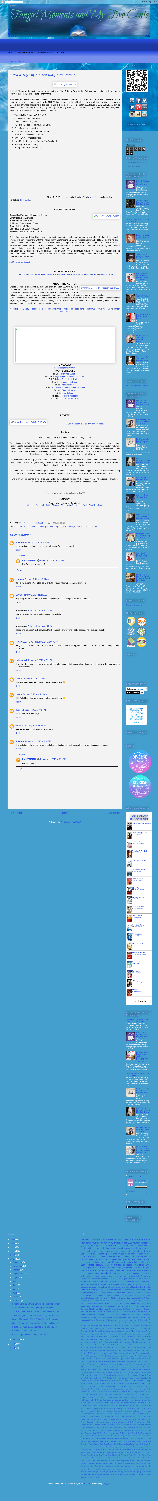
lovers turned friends (134, 1348)
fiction (92, 1466)
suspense (99, 1273)
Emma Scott (90, 1386)
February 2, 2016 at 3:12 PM (40, 626)
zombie (142, 1265)
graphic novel (106, 1276)
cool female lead (127, 1345)
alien (90, 1345)
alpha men (130, 1254)
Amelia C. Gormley (141, 1320)
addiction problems (102, 1301)
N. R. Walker (140, 1433)
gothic (96, 1348)
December (17, 1262)
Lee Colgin (133, 1334)
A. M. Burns (100, 1353)
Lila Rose (144, 1416)
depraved (126, 1279)
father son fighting (132, 1463)
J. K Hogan (99, 1397)
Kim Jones (89, 1411)
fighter (137, 1262)
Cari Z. (143, 1323)
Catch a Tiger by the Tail (76, 424)
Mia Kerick (85, 1430)
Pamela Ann (101, 1438)
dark (107, 1265)
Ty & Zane (146, 1455)
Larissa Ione (114, 1334)
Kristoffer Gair (103, 1414)
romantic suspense (142, 1270)
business (108, 1279)
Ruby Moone (134, 1444)
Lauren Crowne (130, 1312)
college (115, 1279)
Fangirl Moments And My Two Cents (137, 162)
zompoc (143, 1350)
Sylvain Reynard (94, 1342)
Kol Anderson (85, 1334)
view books (146, 1194)
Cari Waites (107, 1367)
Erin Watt (126, 1309)
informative (111, 1348)
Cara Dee (124, 1306)
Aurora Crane (115, 1361)
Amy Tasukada (102, 1306)
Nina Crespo (141, 1436)
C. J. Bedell (89, 1367)
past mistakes (87, 1262)
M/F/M (148, 1312)
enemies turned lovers (90, 1317)
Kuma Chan (113, 1414)
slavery (137, 1303)
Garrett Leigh (129, 1295)
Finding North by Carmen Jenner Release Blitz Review (36, 1304)
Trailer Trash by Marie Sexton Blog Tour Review (142, 256)
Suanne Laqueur (140, 1339)
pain (121, 1243)
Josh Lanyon (141, 1403)
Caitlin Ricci (98, 1367)
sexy (115, 1257)
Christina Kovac (137, 1370)
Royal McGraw (124, 1444)
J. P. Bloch (108, 1397)
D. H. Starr (98, 1378)
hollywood (134, 1466)
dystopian (110, 1270)
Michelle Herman (144, 1430)
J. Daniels (90, 1397)
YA (99, 1279)
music (83, 1284)
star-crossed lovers (130, 1265)
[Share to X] (58, 523)
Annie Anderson (112, 1359)
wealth (104, 1262)
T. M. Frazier (105, 1342)
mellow (115, 1317)
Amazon (74, 274)
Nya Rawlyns (94, 1339)
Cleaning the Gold (138, 897)
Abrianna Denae (126, 1353)
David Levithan (104, 1381)
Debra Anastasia (104, 1295)
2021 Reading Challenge (138, 1176)
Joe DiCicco (114, 1403)
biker (103, 1279)
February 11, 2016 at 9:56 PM (53, 759)
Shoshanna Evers (117, 1450)
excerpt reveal (116, 1248)
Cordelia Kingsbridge (111, 1375)
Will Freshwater (122, 1458)
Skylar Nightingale (92, 1452)
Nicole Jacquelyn (121, 1436)
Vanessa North (97, 1458)
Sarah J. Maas (138, 880)
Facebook (35, 309)
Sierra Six (135, 980)
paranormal (86, 1257)
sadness (84, 1474)
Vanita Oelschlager (110, 1458)
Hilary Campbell (109, 1394)
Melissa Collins (137, 1428)
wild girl (92, 1477)
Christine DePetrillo (119, 1372)
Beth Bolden (113, 1323)
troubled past (95, 1246)
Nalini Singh (85, 1339)
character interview (106, 1251)
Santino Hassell (88, 1265)
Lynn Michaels (119, 1422)
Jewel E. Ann (125, 1284)
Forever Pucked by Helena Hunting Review (143, 316)
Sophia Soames (105, 1452)
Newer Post (16, 813)
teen (133, 1474)
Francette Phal (117, 1295)
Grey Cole (90, 1392)
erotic (116, 1243)
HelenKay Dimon (96, 1394)
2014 (12, 1348)
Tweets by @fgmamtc (134, 605)
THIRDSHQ (25, 200)
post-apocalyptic (125, 1317)
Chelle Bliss (91, 1370)
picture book (101, 1472)
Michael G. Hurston (96, 1430)
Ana (149, 1356)
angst (98, 1259)
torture (148, 1474)
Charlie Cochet (96, 424)
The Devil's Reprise (139, 869)
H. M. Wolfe (98, 1392)
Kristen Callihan (129, 1411)
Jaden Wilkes (118, 1397)
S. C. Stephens (116, 1339)
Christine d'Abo (145, 1372)
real (101, 1350)
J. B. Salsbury (145, 1309)
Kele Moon (131, 1287)
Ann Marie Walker (99, 1359)
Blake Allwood (120, 1364)
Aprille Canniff (136, 1359)
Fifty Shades (146, 1386)
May (15, 1289)
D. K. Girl (106, 1378)
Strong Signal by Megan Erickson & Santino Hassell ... (36, 1323)
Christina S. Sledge (93, 1372)
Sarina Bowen (87, 1270)
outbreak (84, 1472)
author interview (136, 1246)
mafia (144, 1348)
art (94, 1345)
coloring (83, 1463)
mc (131, 1279)
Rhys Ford (121, 1441)
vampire (147, 1279)
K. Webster (89, 1405)
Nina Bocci (132, 1436)
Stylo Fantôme (87, 1276)
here (92, 197)
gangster (108, 1466)
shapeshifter (101, 1292)
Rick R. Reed (131, 1441)
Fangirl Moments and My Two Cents (69, 376)
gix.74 (18, 726)
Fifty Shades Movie (88, 1389)
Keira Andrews (100, 1408)
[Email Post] (49, 523)
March (16, 1297)
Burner (134, 989)
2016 (12, 1259)
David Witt (114, 1381)
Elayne (18, 595)
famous (84, 1287)
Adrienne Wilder (106, 1320)
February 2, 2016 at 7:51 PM (40, 660)
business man (86, 1303)
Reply (18, 550)
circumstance (146, 1461)
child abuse (116, 1345)
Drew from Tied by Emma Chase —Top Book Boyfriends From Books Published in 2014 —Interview (143, 1057)
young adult (85, 1320)
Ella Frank (146, 1262)
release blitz (121, 1239)
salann (18, 679)
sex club (106, 1350)
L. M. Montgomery (93, 1416)
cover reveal (108, 1290)
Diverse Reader (69, 390)
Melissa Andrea (126, 1428)
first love (120, 1251)
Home (65, 813)
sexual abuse (138, 1279)
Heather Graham (145, 1392)
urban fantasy (111, 1273)
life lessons (123, 1246)
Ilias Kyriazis (132, 1394)
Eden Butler (93, 1309)
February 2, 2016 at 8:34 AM (37, 579)
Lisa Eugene (102, 1419)
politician (113, 1472)
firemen (101, 1466)
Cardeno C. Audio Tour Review (26, 1331)
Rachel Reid (137, 963)
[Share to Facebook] (61, 523)
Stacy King (116, 1452)
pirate (89, 1287)
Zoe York (88, 1461)
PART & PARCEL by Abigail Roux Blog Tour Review (142, 183)
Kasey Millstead (115, 1405)
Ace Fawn (136, 1353)
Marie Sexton (86, 1315)
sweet (121, 1254)
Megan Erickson (126, 1268)
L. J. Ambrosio (141, 1414)
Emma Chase (86, 1279)
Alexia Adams (86, 1356)
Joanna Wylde (141, 1295)
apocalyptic (100, 1270)
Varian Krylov (146, 1342)
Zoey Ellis (84, 1345)
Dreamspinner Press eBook (29, 274)
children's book (135, 1461)
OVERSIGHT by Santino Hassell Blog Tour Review (142, 358)
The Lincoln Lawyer (139, 842)
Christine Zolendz (133, 1372)
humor (148, 1290)
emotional (147, 1345)
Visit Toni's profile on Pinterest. (137, 386)
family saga (122, 1463)
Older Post (114, 813)
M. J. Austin (136, 1422)
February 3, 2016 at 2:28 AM (34, 679)
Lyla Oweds (97, 1422)
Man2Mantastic (68, 385)
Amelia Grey (106, 1356)
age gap (127, 1301)
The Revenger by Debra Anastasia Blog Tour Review (35, 1315)
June (15, 1285)
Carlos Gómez (117, 1367)
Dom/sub (84, 1309)
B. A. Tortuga (142, 1361)
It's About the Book (69, 382)
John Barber (124, 1403)
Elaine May (99, 1383)
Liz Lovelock (112, 1419)
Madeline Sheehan (118, 1298)
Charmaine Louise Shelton (140, 1306)
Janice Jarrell (138, 1397)
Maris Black (125, 1337)
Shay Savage (145, 1273)
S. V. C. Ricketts (104, 1447)
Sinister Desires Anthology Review (142, 296)
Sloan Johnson (128, 1339)
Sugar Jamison (134, 1452)
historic (128, 1290)
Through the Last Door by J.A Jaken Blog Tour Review (142, 202)
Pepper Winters (87, 1301)
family (136, 1281)
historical (107, 1303)
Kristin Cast (93, 1414)
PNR (133, 1284)
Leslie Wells (127, 1416)
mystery (96, 1242)
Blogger (106, 1483)
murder (128, 1251)
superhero (118, 1474)
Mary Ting (140, 1425)
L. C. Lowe (132, 1414)
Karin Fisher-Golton (101, 1405)
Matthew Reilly (91, 1428)
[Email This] (54, 523)
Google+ (57, 505)
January (16, 1339)
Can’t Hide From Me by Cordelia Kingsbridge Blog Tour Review (142, 276)
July (15, 1281)
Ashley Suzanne (138, 1292)
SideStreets (129, 1450)
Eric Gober (100, 1386)
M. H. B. (128, 1422)
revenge (127, 1257)
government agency (53, 527)
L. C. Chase (122, 1414)
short (132, 1303)
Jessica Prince (130, 1331)
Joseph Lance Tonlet (143, 1331)
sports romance (88, 1273)
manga (114, 1303)
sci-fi (85, 527)
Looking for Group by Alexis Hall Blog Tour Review (143, 535)
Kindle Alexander (92, 1298)
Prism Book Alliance (69, 374)
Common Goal (137, 962)
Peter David (137, 834)
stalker (102, 1474)
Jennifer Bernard (95, 1331)
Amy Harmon (137, 862)
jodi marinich (21, 660)
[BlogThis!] (56, 523)
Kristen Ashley (86, 1281)
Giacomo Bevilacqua (121, 1389)
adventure (99, 1461)
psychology (107, 1242)
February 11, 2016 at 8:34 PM (38, 741)
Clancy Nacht (98, 1375)
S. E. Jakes (144, 1444)
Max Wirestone (102, 1428)
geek (114, 1466)
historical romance (123, 1466)
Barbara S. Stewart (92, 1323)
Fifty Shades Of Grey (104, 1389)
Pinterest (74, 309)
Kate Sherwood (126, 1405)
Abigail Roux (95, 1320)
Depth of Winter (137, 943)
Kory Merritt (118, 1411)
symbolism (127, 1474)
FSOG (130, 1386)
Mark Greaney (138, 982)
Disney (132, 1325)
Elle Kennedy (122, 1273)
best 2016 (100, 1265)
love (87, 1246)
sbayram (87, 1483)
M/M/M (95, 1279)
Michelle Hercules (131, 1430)
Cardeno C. (146, 1276)
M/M (65, 527)
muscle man (127, 1469)
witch (97, 1477)
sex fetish (136, 1317)
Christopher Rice (87, 1375)
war (149, 1317)
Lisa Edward (90, 1337)
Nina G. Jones (145, 1298)
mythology (123, 1276)
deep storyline (96, 1463)
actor (93, 1461)
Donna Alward (140, 1325)
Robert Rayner (94, 1444)
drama (114, 1254)
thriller (97, 1262)
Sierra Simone (139, 1450)
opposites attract (139, 1469)
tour (95, 527)
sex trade (93, 1254)
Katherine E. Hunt (139, 1405)
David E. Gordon (93, 1381)
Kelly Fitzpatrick (112, 1408)
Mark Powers (109, 1425)
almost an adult (108, 1461)
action (19, 527)
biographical (125, 1461)
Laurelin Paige (124, 1334)
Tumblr (82, 309)
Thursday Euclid (127, 1455)
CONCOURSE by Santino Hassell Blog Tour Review (142, 516)
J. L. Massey (141, 1328)
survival (144, 1317)
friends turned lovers (127, 1259)
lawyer (83, 1292)
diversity (105, 1463)
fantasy (127, 1248)
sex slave (90, 1284)
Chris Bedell (114, 1370)
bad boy (94, 1290)
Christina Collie (125, 1370)
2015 (12, 1344)
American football (118, 1356)
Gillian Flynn (134, 1389)
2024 (12, 1240)
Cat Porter (126, 1367)
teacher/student (120, 1350)
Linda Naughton (92, 1419)
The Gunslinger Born (139, 833)
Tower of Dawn (137, 879)
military (147, 1259)
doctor (136, 1345)
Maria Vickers (99, 1425)
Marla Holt (117, 1425)
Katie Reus (91, 1408)
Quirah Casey (134, 1438)
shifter (90, 527)
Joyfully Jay (69, 393)
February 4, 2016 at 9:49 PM (33, 710)
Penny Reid (85, 1290)
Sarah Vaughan (138, 1447)
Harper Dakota (109, 1392)
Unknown (19, 542)
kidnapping (107, 1317)
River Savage (142, 1441)
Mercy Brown (135, 1337)
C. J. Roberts (135, 1323)
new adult (137, 1243)
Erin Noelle (120, 1386)
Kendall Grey (134, 1408)
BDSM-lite (90, 1364)
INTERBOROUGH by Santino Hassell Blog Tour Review (143, 460)
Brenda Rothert (124, 1323)
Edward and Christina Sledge (110, 1309)
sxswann (19, 579)
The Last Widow (138, 906)
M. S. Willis (146, 1422)
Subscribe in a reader (134, 130)
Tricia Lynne (136, 1342)
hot (101, 1317)
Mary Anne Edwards (129, 1425)
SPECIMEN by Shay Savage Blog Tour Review (33, 1308)
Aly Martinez (114, 1262)
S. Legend (93, 1447)
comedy (40, 527)
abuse (118, 1315)
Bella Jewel (104, 1323)
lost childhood (121, 1348)
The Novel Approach (69, 396)
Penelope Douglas (143, 1287)
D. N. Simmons (115, 1378)
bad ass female (123, 1281)
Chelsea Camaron (103, 1370)
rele (143, 1472)
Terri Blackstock (114, 1455)
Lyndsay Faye (108, 1422)
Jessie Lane (134, 1400)
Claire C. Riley (98, 1268)
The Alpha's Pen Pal (139, 851)
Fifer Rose (136, 1386)
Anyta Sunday (124, 1359)
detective (96, 1276)
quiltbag (120, 1472)
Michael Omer (109, 1430)
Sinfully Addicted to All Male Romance (68, 388)
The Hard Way (137, 934)
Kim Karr (97, 1411)
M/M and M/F (105, 1298)
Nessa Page (109, 1436)
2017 (12, 1255)
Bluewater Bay (114, 1306)
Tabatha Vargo (92, 1455)
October (16, 1270)
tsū (91, 505)
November (17, 1266)
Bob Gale (129, 1364)
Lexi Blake (141, 1312)
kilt (149, 1466)
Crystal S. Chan (145, 1375)
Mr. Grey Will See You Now (100, 1433)
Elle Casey (121, 1383)
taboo (112, 1350)
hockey (142, 1281)
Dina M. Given (123, 1325)
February (17, 1301)
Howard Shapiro (121, 1394)
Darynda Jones (111, 1325)
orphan (148, 1469)
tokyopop (130, 1350)
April (15, 1293)
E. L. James (132, 1381)
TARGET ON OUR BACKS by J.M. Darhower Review (35, 1312)
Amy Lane (91, 1306)
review (70, 527)
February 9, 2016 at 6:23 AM (34, 726)
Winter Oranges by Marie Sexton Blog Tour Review (143, 421)
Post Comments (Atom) (71, 822)
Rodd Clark (104, 1444)
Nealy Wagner (92, 1436)
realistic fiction (129, 1472)
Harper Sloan (120, 1392)
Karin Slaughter (138, 899)
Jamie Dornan (128, 1397)
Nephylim (101, 1436)
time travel (141, 1474)
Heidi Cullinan (130, 1328)
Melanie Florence (114, 1428)
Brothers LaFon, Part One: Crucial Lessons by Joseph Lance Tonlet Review (143, 578)
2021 (12, 1251)
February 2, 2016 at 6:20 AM (37, 542)
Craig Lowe (123, 1375)
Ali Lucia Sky (96, 1356)
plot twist (131, 1276)
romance (78, 527)
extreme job (113, 1463)
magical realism (106, 1469)
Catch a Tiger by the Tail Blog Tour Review (30, 1335)
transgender (85, 1477)
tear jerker (117, 1292)
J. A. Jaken (142, 1394)
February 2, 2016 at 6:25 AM (52, 560)
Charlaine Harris (92, 1325)
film (96, 1466)
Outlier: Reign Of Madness (141, 823)
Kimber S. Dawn (107, 1411)
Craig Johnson (138, 945)
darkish (84, 1259)
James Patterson (139, 917)
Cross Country (137, 916)
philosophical (94, 1350)
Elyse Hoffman (140, 1383)
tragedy (136, 1350)
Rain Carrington (105, 1339)
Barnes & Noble (106, 274)
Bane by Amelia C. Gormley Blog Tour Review (143, 237)
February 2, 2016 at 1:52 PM (40, 610)
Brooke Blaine (108, 1287)
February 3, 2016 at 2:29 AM (34, 694)
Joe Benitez (105, 1403)
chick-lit (114, 1259)
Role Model (136, 971)
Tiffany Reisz (110, 1315)
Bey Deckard (139, 1251)
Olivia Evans (92, 1438)
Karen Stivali (86, 1312)
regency (138, 1472)
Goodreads (65, 312)
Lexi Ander (136, 1416)
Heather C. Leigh (132, 1392)
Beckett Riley (100, 1364)
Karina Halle (137, 871)
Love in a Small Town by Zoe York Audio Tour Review (137, 1020)
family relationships (140, 1239)
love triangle (115, 1265)
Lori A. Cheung (122, 1419)
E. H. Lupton (123, 1381)
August (16, 1278)
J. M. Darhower (112, 1268)
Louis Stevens (142, 1419)
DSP (110, 309)
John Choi (132, 1403)
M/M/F (106, 1337)
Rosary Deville (113, 1444)
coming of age (144, 1254)
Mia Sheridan (134, 1273)
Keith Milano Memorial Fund (112, 1312)
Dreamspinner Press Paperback (56, 274)
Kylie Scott (95, 1334)
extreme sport (97, 1303)
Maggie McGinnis (87, 1425)
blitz (144, 1243)
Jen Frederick (91, 1400)
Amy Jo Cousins (141, 1356)
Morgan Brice (146, 1337)
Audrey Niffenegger (103, 1361)
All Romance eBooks (88, 274)
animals (117, 1461)
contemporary (127, 1262)
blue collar (99, 1345)
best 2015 (128, 1243)
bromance (141, 1315)
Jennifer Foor (102, 1400)
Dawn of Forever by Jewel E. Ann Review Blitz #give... (36, 1319)
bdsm (120, 1257)
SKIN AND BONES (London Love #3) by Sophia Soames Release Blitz (143, 1150)
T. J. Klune (145, 1452)
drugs (141, 1345)
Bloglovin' (98, 505)
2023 (12, 1243)
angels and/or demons (141, 1301)
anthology (105, 1259)
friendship (86, 1242)
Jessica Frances (118, 1331)
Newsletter (101, 309)
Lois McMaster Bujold (140, 954)
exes (82, 1348)
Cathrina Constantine (138, 1367)
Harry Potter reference (115, 1328)
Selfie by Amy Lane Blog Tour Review (143, 479)
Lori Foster (132, 1419)
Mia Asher (147, 1428)
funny (87, 1348)
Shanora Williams (93, 1450)
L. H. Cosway (104, 1334)
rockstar (135, 1257)
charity (100, 1290)
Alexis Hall (126, 1292)
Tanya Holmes (115, 1342)
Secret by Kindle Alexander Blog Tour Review (142, 497)
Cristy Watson (133, 1375)
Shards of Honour (138, 953)
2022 (12, 1247)
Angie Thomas (86, 1359)
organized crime (102, 1248)
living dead (96, 1469)
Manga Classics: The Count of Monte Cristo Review (142, 338)
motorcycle (91, 1292)
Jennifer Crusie (106, 1331)
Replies (22, 556)
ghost (92, 1348)
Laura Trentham (106, 1416)
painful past (104, 1254)
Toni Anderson (126, 1342)
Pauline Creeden (122, 1438)
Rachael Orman (145, 1438)
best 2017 (132, 1315)
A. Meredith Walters (112, 1353)
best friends (91, 1251)
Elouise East (130, 1383)
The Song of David (139, 860)
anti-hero (139, 1284)
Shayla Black (106, 1450)
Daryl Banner (137, 825)
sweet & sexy (144, 1248)
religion (148, 1472)
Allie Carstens (138, 852)
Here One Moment (138, 925)
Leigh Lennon (143, 1334)
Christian (102, 1325)
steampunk (110, 1474)
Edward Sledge (88, 1383)
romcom (91, 1259)
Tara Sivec (103, 1455)
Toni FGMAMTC (29, 560)
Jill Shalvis (143, 1400)
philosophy (92, 1472)
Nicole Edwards (133, 1298)
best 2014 (112, 1246)
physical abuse (123, 1303)
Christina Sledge (106, 1372)
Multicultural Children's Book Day (123, 1433)
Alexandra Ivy (146, 1353)
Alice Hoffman (129, 1320)
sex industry (145, 1257)
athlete (124, 1315)
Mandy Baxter (115, 1337)
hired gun (102, 1348)
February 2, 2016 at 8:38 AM (35, 595)
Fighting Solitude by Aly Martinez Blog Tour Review (34, 1327)
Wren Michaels (134, 1458)
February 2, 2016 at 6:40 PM (46, 642)
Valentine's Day (86, 1458)
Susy (17, 710)
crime (148, 1315)
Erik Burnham (110, 1386)
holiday (140, 1259)
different (147, 1284)
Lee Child (136, 935)
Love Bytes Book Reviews (68, 379)
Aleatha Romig (117, 1320)
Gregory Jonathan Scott (97, 1328)
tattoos (109, 1292)
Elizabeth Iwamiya (110, 1383)
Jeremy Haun (124, 1400)
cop (120, 1279)
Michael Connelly (139, 843)
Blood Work (136, 888)
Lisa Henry (99, 1337)
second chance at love (102, 1257)
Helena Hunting (121, 1287)
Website (13, 309)
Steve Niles (124, 1452)
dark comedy (119, 1290)
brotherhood (107, 1345)
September (18, 1274)
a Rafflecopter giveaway (64, 368)
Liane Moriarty (138, 926)
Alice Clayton (100, 1284)
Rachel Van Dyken (142, 1268)
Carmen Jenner (91, 1295)
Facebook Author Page (51, 309)
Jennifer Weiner (112, 1400)
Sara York (129, 1447)
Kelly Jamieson (123, 1408)
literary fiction (86, 1469)
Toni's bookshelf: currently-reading (139, 817)
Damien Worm (139, 1378)
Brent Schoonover (139, 1364)
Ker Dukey (143, 1408)
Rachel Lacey (86, 1441)
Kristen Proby (140, 1411)
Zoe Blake (143, 1458)
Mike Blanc (85, 1433)
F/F (125, 1386)
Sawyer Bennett (109, 1281)
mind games (117, 1469)
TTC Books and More (69, 399)
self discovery (93, 1474)
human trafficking (138, 1290)
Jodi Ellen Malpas (93, 1403)
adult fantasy (116, 1301)
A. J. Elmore (90, 1353)
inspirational (143, 1466)
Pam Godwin (98, 1281)
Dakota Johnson (128, 1378)
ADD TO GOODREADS (20, 262)
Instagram (91, 309)
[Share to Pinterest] (63, 523)
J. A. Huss (135, 1309)
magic (115, 1276)
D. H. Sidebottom (87, 1378)
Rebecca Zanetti (110, 1441)
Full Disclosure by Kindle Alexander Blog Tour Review (142, 441)
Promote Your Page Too (133, 166)
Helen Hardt (85, 1394)
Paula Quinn (111, 1438)
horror (148, 1281)
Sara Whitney (98, 1315)
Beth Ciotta (110, 1364)
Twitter (65, 309)
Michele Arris (119, 1430)
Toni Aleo (137, 1455)
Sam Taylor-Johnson (117, 1447)
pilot (107, 1472)
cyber (89, 1463)
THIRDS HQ (23, 309)
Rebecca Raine (97, 1441)
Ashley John (91, 1361)
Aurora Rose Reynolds (128, 1361)
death (131, 1281)
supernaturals (97, 1287)
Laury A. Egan (117, 1416)
